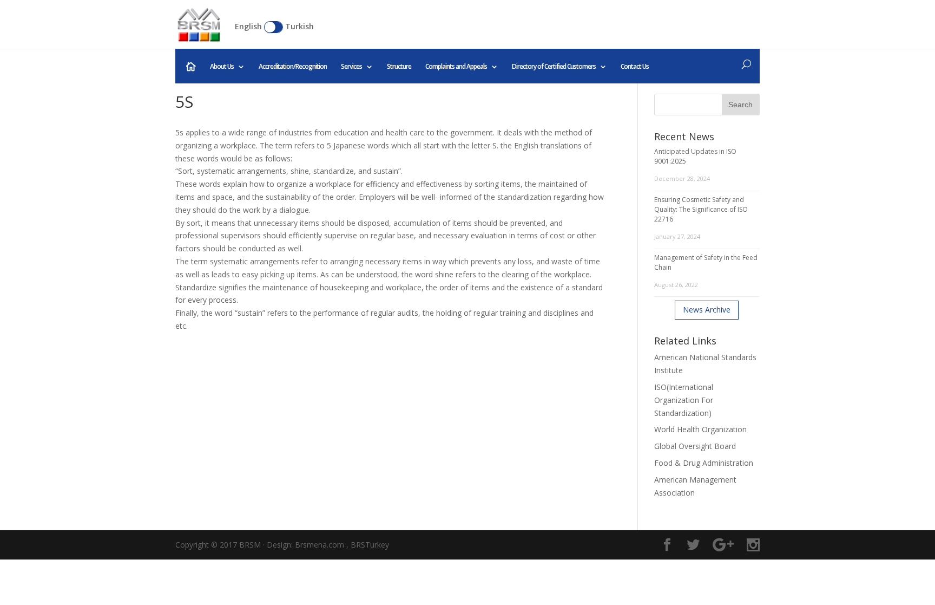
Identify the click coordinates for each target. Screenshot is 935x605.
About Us (222, 66)
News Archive (706, 309)
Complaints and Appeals (456, 66)
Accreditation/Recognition (293, 66)
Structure (399, 66)
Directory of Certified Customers (554, 66)
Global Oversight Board (695, 446)
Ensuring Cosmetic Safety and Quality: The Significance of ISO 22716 (701, 209)
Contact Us (635, 66)
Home (191, 66)
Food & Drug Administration (703, 463)
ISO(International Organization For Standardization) (683, 400)
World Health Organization (700, 429)
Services (351, 66)
